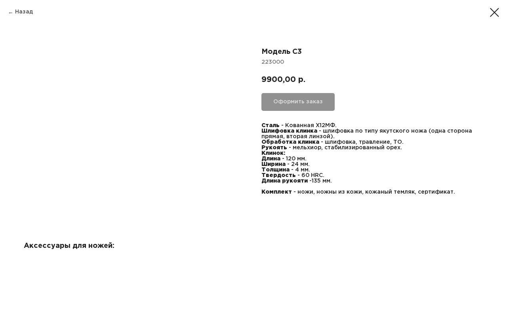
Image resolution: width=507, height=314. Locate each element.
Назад (24, 12)
